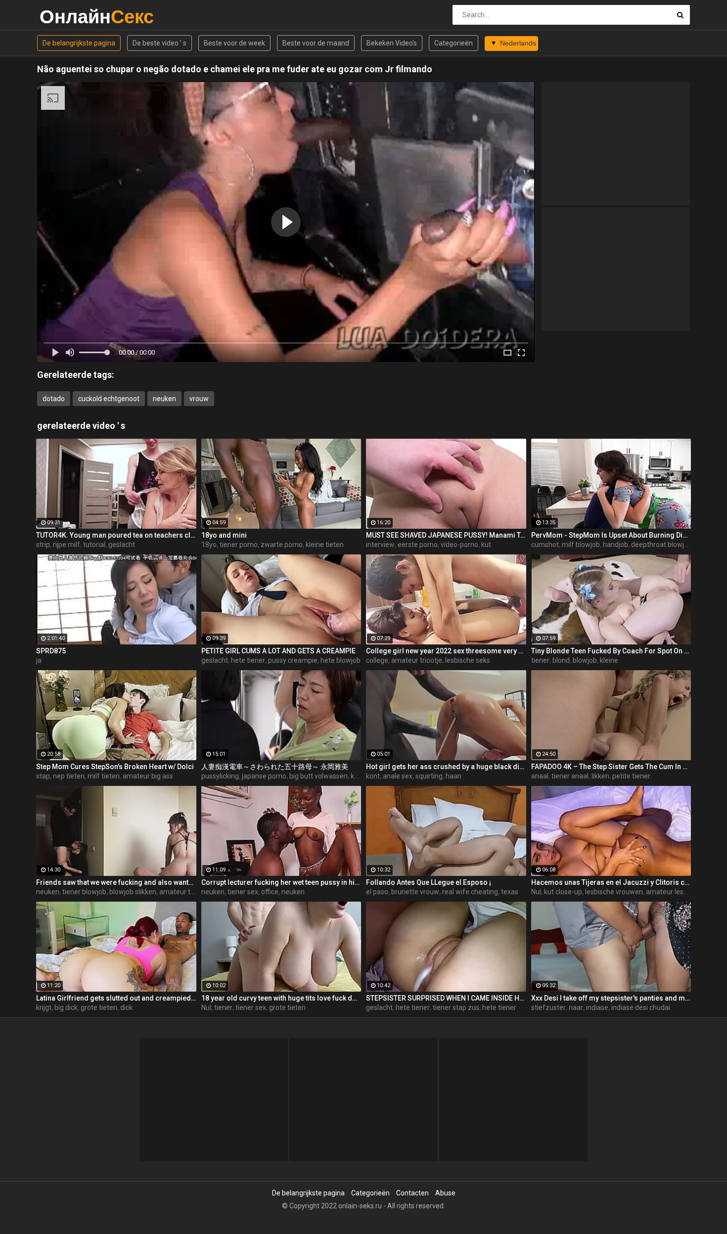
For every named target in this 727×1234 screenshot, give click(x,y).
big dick (66, 1007)
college (377, 660)
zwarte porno (282, 544)
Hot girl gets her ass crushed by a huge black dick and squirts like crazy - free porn (446, 767)
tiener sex (242, 892)
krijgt (43, 1007)
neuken (164, 399)
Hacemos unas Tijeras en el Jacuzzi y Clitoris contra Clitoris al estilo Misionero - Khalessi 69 (611, 882)
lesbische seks (467, 660)
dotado (54, 399)
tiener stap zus (456, 1007)
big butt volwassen (318, 776)
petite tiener (631, 776)
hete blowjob (340, 660)
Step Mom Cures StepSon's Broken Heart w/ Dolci (115, 767)
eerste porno (418, 544)
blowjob (585, 660)
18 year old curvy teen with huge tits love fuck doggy (281, 998)
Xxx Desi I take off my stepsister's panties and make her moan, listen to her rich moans (611, 998)
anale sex (397, 776)
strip (43, 544)
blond (561, 660)
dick (126, 1007)
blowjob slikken (132, 892)
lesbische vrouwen (614, 892)
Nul (536, 892)
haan (453, 776)
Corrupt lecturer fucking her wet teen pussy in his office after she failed (281, 882)
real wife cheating (470, 892)
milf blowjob (581, 544)
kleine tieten (325, 544)
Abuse (445, 1193)
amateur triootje (416, 660)
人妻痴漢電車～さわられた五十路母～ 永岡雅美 (274, 767)
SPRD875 (51, 651)
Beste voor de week (234, 43)
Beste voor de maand (315, 43)
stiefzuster (548, 1007)
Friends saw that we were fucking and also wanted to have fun (116, 882)
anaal (539, 776)
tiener (540, 660)
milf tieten (104, 776)
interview (380, 544)
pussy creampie (293, 660)
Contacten (412, 1193)
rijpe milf (66, 544)
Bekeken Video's (391, 43)
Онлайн (65, 16)
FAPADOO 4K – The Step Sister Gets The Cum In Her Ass (611, 767)
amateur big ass (148, 776)
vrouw (199, 399)
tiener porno (239, 544)
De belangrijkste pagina (79, 43)
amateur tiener (182, 892)
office (269, 892)
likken (600, 776)
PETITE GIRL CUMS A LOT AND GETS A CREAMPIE (278, 651)
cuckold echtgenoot (108, 399)
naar (576, 1007)
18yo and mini (224, 535)
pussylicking (220, 776)
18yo (209, 544)
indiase (597, 1007)
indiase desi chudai (640, 1007)
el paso (377, 892)
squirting (429, 776)
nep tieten (69, 776)
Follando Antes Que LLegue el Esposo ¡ (428, 882)
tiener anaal (570, 776)
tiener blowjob (84, 892)
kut (486, 544)
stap (43, 776)
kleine (609, 660)
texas (509, 892)
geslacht (121, 544)
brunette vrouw (415, 892)
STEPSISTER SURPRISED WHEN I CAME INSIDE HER (446, 998)
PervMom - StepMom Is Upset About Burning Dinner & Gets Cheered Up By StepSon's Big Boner (611, 535)
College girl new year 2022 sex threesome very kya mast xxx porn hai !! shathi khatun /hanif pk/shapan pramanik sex (446, 651)
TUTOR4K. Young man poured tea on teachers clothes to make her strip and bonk (116, 535)
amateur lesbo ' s (672, 892)
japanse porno (264, 776)
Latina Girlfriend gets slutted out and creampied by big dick (116, 998)
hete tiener (248, 660)
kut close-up (563, 892)
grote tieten (99, 1007)
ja (39, 660)
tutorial (94, 544)
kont (357, 776)
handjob (615, 544)
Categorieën (453, 43)
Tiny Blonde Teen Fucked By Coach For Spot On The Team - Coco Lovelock (611, 651)
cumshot (545, 544)
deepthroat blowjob (661, 544)
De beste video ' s (159, 43)
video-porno (459, 544)
